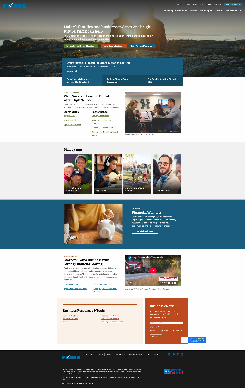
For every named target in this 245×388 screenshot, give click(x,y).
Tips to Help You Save (72, 125)
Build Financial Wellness (141, 46)
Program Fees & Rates (110, 316)
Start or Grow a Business (112, 46)
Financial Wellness (224, 10)
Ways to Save (69, 116)
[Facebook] (169, 355)
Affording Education (173, 10)
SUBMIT (155, 336)
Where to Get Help (70, 319)
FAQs (65, 322)
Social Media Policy (135, 355)
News (195, 4)
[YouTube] (174, 355)
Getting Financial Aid (100, 116)
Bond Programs (100, 284)
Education (166, 331)
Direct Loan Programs (73, 284)
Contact (180, 4)
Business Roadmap (70, 316)
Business (153, 331)
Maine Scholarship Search (102, 128)
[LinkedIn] (182, 355)
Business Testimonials (110, 319)
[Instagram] (178, 355)
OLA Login (89, 355)
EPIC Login (99, 355)
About (187, 4)
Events (208, 4)
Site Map (156, 355)
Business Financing (199, 10)
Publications (218, 4)
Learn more (72, 71)
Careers (108, 355)
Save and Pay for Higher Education (80, 46)
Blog (201, 4)
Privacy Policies (119, 355)
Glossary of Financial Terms (112, 322)
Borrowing (96, 132)
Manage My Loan (232, 5)
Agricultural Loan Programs (75, 289)
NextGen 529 (69, 120)
